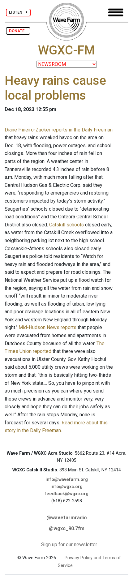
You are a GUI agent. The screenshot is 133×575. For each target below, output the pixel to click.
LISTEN (17, 12)
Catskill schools (66, 225)
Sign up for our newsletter (69, 544)
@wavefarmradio (66, 518)
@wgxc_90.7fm (66, 528)
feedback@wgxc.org (66, 493)
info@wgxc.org (66, 486)
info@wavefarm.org (66, 479)
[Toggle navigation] (115, 12)
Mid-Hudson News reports (47, 327)
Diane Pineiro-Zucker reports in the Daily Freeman (59, 130)
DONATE (18, 30)
